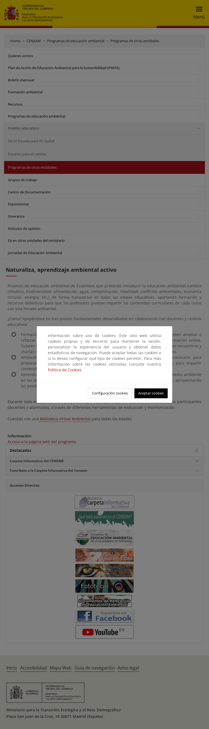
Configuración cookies (110, 393)
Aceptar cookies (151, 393)
